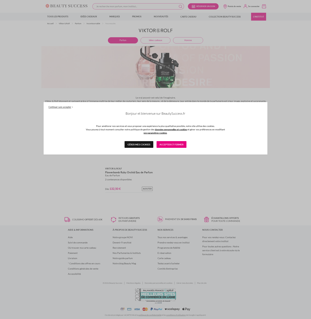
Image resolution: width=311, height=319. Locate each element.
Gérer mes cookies (139, 144)
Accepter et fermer (171, 144)
